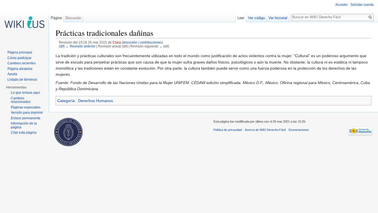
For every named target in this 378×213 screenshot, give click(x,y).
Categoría (66, 100)
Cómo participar (19, 58)
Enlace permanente (25, 118)
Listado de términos (22, 80)
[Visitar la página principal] (24, 22)
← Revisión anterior (80, 46)
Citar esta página (24, 133)
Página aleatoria (19, 69)
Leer (240, 18)
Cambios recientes (21, 63)
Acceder (341, 5)
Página (56, 18)
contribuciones (151, 42)
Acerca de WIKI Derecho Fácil (265, 129)
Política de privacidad (227, 129)
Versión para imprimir (27, 113)
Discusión (73, 18)
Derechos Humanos (95, 100)
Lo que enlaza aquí (25, 93)
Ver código (256, 18)
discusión (130, 42)
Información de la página (24, 125)
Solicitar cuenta (362, 5)
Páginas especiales (25, 107)
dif (62, 46)
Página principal (19, 52)
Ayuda (12, 74)
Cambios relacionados (20, 100)
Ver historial (277, 18)
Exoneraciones (299, 129)
